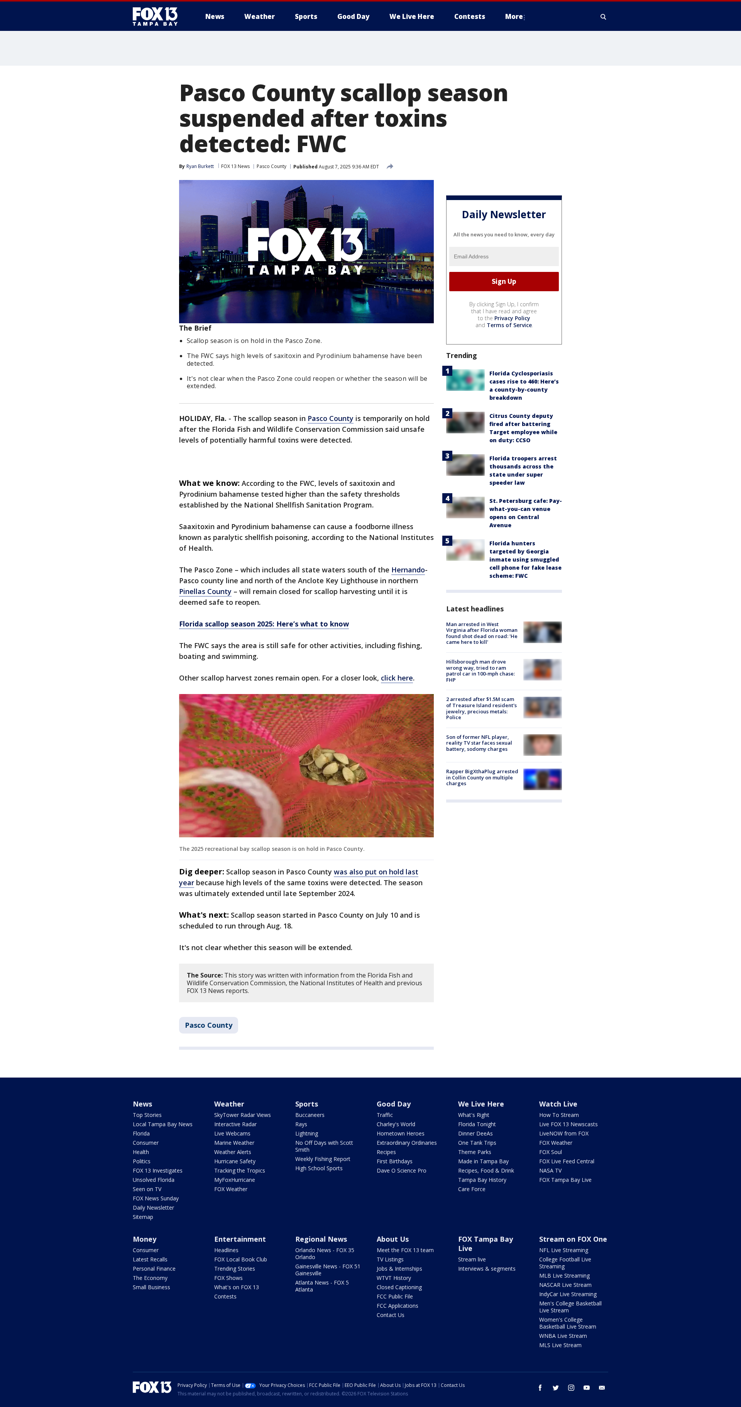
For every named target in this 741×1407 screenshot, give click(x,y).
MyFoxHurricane (234, 1179)
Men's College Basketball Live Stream (570, 1307)
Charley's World (396, 1124)
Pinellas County (205, 591)
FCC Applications (397, 1305)
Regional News (321, 1239)
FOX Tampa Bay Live (565, 1179)
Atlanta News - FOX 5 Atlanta (322, 1286)
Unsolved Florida (153, 1179)
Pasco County (271, 166)
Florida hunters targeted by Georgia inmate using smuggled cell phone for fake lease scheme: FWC (525, 559)
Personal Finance (154, 1268)
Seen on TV (147, 1189)
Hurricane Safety (234, 1161)
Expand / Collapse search (603, 16)
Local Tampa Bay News (163, 1124)
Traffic (385, 1114)
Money (144, 1239)
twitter (556, 1388)
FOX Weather (230, 1189)
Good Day (394, 1103)
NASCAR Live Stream (565, 1284)
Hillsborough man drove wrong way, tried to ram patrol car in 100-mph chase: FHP (480, 670)
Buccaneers (310, 1114)
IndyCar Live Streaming (568, 1294)
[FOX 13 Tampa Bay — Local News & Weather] (158, 16)
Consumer (146, 1142)
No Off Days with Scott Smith (324, 1146)
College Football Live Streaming (565, 1263)
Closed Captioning (399, 1287)
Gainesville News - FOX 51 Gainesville (327, 1270)
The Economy (150, 1277)
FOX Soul (550, 1152)
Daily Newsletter (153, 1207)
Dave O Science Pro (401, 1170)
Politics (142, 1161)
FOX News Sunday (156, 1198)
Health (141, 1152)
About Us (393, 1239)
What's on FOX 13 (236, 1287)
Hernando (408, 569)
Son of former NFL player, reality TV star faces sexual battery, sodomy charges (479, 742)
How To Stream (559, 1114)
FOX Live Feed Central (566, 1161)
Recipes (386, 1152)
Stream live (472, 1259)
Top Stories (147, 1114)
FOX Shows (228, 1277)
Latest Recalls (150, 1259)
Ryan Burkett (200, 166)
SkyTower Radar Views (242, 1114)
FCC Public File (395, 1296)
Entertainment (240, 1239)
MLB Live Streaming (564, 1275)
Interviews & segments (487, 1268)
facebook (540, 1388)
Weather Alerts (232, 1152)
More (514, 16)
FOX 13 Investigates (158, 1170)
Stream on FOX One (573, 1239)
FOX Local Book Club (240, 1259)
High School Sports (319, 1168)
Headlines (226, 1250)
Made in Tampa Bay (483, 1161)
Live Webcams (232, 1133)
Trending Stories (234, 1268)
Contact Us (390, 1315)
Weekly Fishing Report (322, 1159)
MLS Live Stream (560, 1345)
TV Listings (390, 1259)
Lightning (306, 1133)
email (602, 1388)
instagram (571, 1388)
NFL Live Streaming (563, 1250)
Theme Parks (474, 1152)
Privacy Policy (512, 318)
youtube (586, 1388)
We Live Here (481, 1103)
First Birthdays (395, 1161)
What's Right (473, 1114)
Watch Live (558, 1103)
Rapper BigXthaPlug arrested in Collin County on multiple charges (482, 777)
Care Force (472, 1189)
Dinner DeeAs (475, 1133)
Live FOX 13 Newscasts (568, 1124)
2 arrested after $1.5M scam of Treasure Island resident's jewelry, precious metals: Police (481, 708)
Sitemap (143, 1216)
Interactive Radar (235, 1124)
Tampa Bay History (482, 1179)
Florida (141, 1133)
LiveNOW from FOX (564, 1133)
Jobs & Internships (399, 1268)
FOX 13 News (235, 166)
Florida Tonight (477, 1124)
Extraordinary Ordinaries (407, 1142)
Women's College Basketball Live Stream (567, 1323)
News (142, 1103)
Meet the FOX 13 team (405, 1250)
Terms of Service (509, 325)
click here (397, 677)
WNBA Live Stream (563, 1335)
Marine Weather (234, 1142)
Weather (229, 1103)
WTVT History (394, 1277)
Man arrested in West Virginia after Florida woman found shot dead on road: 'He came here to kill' (482, 633)
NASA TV (550, 1170)
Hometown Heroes (401, 1133)
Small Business (151, 1287)
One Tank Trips (477, 1142)
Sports (306, 1103)
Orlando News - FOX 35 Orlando (324, 1253)
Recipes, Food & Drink (486, 1170)
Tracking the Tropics (239, 1170)
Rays (301, 1124)
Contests (225, 1296)
